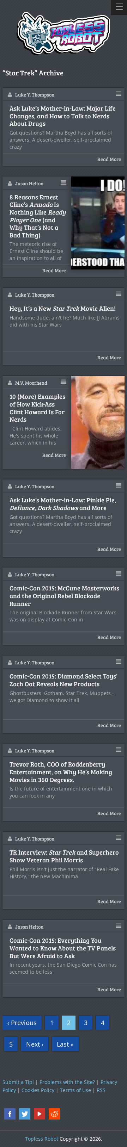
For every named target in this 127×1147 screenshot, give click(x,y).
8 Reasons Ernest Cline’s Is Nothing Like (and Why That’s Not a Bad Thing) (38, 216)
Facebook (10, 1114)
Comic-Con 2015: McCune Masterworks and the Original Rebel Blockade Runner (64, 595)
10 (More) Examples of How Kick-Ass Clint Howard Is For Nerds (37, 408)
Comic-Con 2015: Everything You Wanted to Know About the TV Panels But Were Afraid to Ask (63, 948)
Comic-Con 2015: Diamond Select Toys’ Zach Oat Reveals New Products (63, 680)
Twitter (24, 1114)
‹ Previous (22, 1022)
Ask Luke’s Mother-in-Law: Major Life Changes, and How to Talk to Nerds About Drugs (63, 116)
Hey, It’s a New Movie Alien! (63, 308)
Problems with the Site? (67, 1082)
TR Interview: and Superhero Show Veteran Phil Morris (64, 856)
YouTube (39, 1114)
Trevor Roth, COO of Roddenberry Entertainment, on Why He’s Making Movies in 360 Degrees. (61, 772)
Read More (109, 159)
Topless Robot (41, 1138)
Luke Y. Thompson (34, 94)
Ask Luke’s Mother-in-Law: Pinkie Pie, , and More (63, 504)
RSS (101, 1090)
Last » (65, 1044)
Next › (34, 1044)
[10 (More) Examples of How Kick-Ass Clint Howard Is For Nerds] (98, 422)
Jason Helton (29, 183)
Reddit (54, 1114)
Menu (119, 7)
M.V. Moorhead (31, 382)
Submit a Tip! (18, 1082)
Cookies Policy (38, 1090)
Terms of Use (75, 1090)
